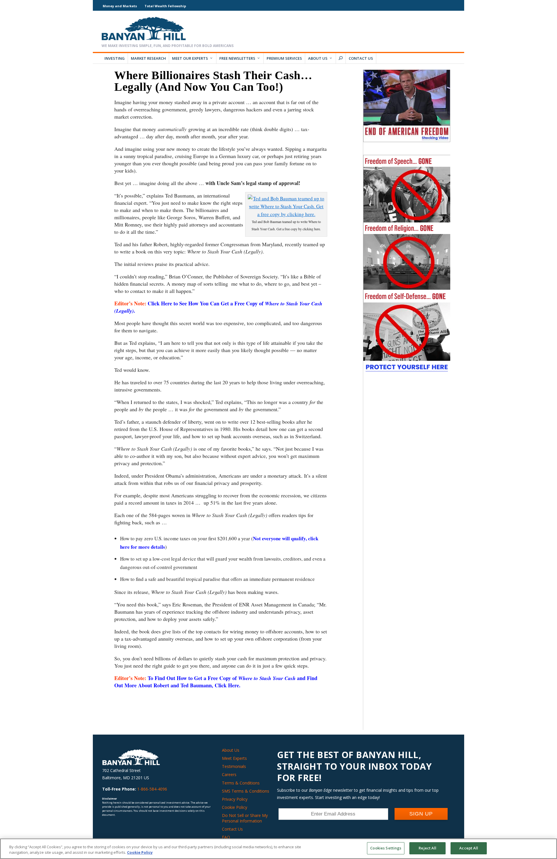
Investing (114, 58)
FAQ (226, 837)
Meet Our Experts (190, 58)
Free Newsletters (237, 58)
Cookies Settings (385, 848)
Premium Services (284, 58)
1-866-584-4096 (152, 789)
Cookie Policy (234, 807)
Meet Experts (234, 758)
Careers (229, 774)
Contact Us (361, 58)
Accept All (468, 848)
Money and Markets (120, 6)
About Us (318, 58)
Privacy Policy (234, 799)
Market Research (148, 58)
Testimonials (234, 766)
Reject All (427, 848)
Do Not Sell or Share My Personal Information (245, 818)
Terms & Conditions (241, 783)
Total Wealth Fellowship (165, 6)
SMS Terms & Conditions (245, 791)
